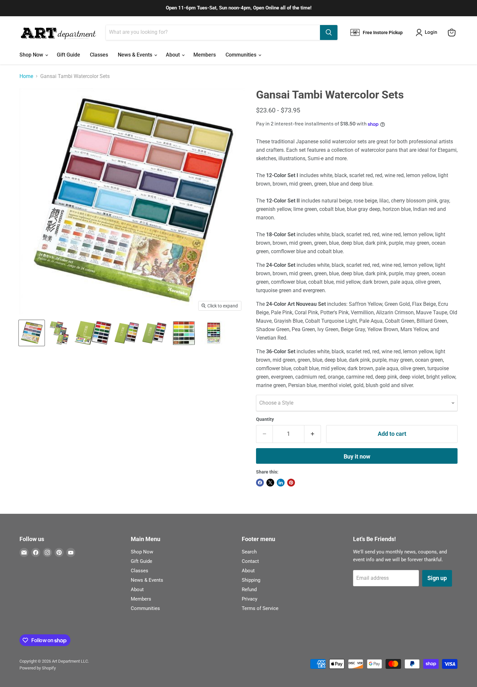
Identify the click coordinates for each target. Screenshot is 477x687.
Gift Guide (68, 55)
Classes (99, 55)
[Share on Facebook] (260, 482)
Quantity (265, 419)
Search (249, 552)
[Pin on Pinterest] (291, 482)
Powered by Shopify (37, 668)
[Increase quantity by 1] (312, 434)
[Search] (328, 32)
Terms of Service (260, 608)
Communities (242, 55)
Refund (249, 589)
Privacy (249, 599)
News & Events (135, 55)
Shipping (251, 580)
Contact (250, 561)
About (173, 55)
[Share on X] (270, 482)
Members (204, 55)
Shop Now (31, 55)
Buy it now (357, 456)
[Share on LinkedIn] (281, 482)
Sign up (437, 578)
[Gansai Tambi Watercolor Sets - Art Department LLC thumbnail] (31, 333)
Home (26, 76)
